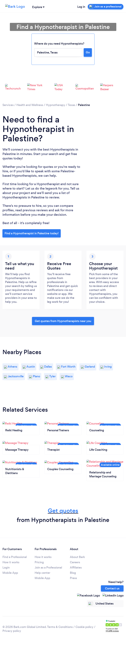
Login (6, 567)
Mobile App (10, 573)
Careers (75, 562)
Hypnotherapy (55, 105)
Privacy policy (11, 631)
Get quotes (63, 511)
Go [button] (88, 52)
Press (73, 578)
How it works (10, 562)
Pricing (39, 562)
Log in (81, 7)
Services (8, 105)
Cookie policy (84, 627)
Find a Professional (14, 557)
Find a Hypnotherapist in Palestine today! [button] (32, 233)
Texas (71, 105)
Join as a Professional (48, 567)
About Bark (77, 557)
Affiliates (76, 567)
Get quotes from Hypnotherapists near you (63, 321)
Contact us (112, 588)
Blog (73, 573)
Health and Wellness (29, 105)
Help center (42, 573)
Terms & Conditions (60, 627)
